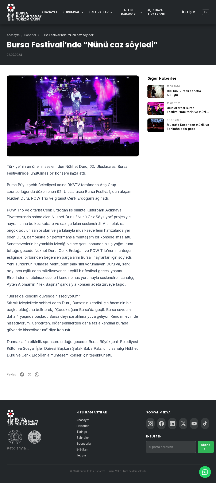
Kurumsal (71, 12)
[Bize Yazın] (205, 472)
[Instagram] (150, 423)
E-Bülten (82, 449)
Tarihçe (82, 431)
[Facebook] (161, 423)
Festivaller (99, 12)
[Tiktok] (205, 423)
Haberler (30, 35)
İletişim (188, 12)
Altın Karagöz (128, 12)
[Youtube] (194, 423)
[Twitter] (183, 423)
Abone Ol (206, 447)
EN (205, 12)
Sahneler (83, 437)
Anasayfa (50, 12)
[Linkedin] (172, 423)
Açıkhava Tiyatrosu (156, 12)
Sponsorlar (84, 443)
